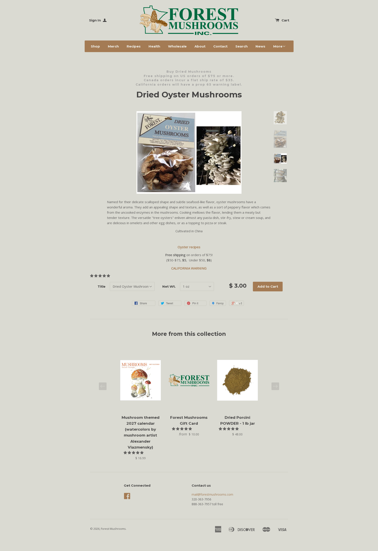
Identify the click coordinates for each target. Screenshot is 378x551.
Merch (113, 46)
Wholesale (177, 46)
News (260, 46)
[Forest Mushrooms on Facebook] (127, 497)
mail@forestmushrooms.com (212, 494)
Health (154, 46)
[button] (100, 275)
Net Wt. (169, 286)
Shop (95, 46)
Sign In (95, 20)
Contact (220, 46)
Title (101, 286)
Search (241, 46)
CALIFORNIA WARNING (188, 268)
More (277, 46)
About (199, 46)
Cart (285, 20)
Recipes (134, 46)
